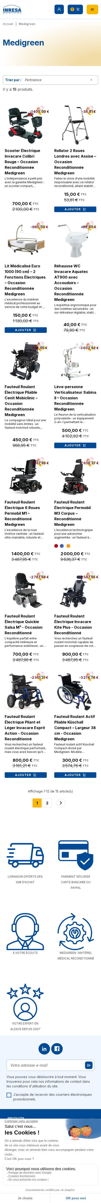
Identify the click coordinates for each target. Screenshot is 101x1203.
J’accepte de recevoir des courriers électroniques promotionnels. (52, 1097)
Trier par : (13, 80)
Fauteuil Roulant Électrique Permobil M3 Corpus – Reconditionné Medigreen (72, 513)
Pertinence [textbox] (33, 80)
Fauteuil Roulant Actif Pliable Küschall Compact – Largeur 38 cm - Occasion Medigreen (75, 727)
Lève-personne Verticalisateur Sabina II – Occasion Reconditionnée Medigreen (75, 397)
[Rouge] (56, 546)
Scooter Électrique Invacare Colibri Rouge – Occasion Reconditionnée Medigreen (22, 161)
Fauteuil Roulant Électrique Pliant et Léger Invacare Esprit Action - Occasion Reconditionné (25, 727)
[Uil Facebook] (57, 1049)
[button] (59, 9)
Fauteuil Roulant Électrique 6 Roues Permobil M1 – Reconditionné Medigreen (22, 513)
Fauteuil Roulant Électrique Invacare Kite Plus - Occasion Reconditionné (73, 624)
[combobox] (59, 80)
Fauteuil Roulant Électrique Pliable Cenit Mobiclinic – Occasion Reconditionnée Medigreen (21, 400)
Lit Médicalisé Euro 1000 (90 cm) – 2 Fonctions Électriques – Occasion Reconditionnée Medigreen (25, 280)
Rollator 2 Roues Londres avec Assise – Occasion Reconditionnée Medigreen (75, 161)
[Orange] (68, 546)
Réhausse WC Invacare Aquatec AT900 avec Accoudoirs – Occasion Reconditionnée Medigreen (71, 283)
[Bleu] (62, 546)
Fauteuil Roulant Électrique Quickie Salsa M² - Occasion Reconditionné (24, 624)
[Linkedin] (44, 1049)
